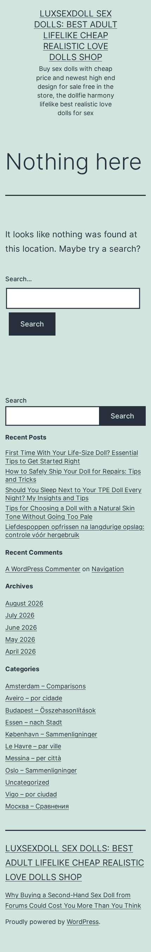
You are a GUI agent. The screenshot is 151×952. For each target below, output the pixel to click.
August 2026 (24, 603)
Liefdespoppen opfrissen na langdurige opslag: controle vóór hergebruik (74, 530)
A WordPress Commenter (42, 569)
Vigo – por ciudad (31, 794)
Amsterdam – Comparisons (45, 686)
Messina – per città (33, 758)
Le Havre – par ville (33, 746)
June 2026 (21, 627)
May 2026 (20, 639)
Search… (18, 279)
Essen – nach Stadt (33, 722)
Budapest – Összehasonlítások (50, 710)
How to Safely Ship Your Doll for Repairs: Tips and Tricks (73, 475)
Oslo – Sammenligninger (41, 770)
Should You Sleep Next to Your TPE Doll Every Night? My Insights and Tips (73, 494)
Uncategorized (27, 782)
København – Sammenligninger (51, 734)
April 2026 (20, 651)
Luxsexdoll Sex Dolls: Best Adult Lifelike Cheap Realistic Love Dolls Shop (75, 35)
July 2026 (19, 615)
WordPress (83, 921)
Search (16, 400)
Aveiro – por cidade (33, 698)
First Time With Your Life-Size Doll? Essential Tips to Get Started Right (71, 456)
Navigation (108, 569)
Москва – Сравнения (37, 806)
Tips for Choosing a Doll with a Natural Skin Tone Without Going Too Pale (70, 512)
